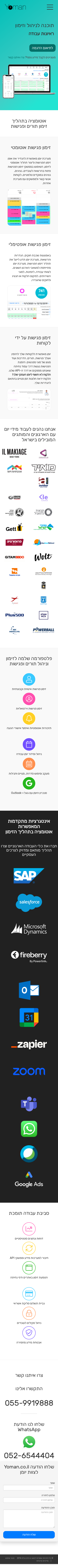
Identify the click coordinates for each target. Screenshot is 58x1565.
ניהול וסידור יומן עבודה (29, 754)
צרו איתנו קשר (16, 57)
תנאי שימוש (10, 1558)
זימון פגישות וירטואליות (29, 708)
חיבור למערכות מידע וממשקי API (29, 1258)
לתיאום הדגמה (42, 48)
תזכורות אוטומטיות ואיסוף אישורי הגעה (29, 728)
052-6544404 (29, 1455)
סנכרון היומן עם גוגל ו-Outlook (29, 793)
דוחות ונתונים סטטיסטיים (29, 1238)
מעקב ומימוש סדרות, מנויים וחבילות (29, 773)
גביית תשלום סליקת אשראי (29, 1303)
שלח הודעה (29, 1534)
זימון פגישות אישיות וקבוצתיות (29, 689)
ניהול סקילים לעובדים (29, 1323)
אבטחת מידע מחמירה (29, 1342)
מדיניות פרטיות (42, 1561)
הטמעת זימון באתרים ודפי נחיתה (29, 1277)
